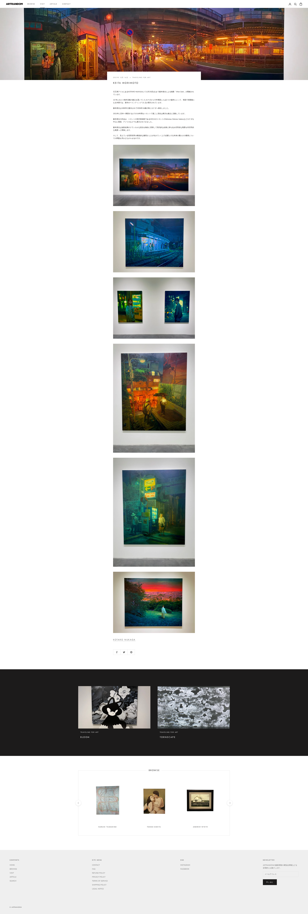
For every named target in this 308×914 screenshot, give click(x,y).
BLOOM (85, 737)
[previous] (78, 803)
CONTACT (66, 4)
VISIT (42, 4)
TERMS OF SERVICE (100, 881)
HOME (12, 865)
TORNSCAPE (168, 737)
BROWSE (31, 4)
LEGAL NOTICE (98, 889)
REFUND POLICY (98, 873)
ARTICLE (53, 4)
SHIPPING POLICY (99, 885)
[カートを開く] (301, 4)
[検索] (295, 4)
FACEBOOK (184, 869)
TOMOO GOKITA (154, 827)
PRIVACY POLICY (98, 877)
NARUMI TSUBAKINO (107, 827)
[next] (229, 803)
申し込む (269, 882)
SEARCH (13, 881)
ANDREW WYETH (200, 827)
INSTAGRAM (185, 865)
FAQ (93, 869)
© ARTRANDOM (16, 907)
